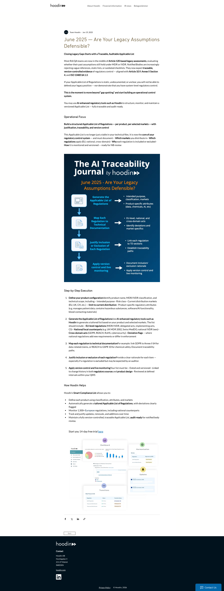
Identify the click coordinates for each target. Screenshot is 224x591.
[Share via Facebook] (65, 519)
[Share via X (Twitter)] (71, 519)
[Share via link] (84, 519)
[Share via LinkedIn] (78, 519)
